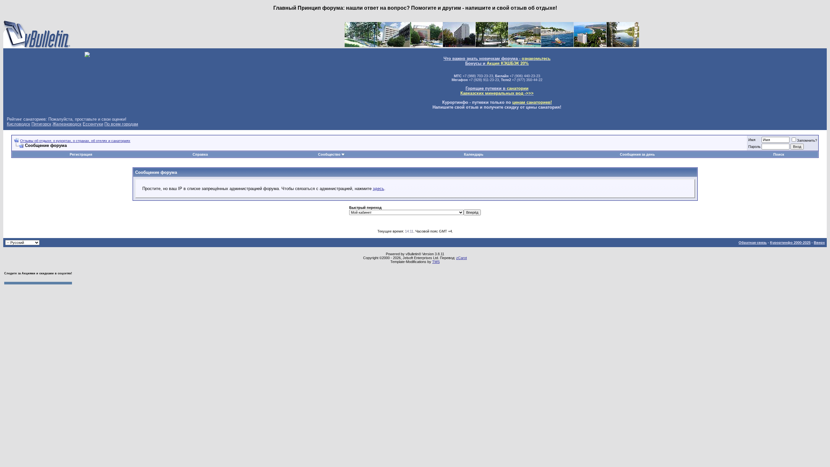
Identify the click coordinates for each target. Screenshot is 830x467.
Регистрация (81, 154)
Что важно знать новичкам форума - (497, 58)
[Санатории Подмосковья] (623, 45)
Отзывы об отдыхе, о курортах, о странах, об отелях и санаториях (75, 141)
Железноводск (67, 124)
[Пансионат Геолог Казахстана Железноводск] (361, 45)
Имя (751, 140)
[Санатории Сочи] (524, 45)
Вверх (819, 243)
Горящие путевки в (497, 91)
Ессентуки (93, 124)
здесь (378, 188)
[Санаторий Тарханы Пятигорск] (393, 45)
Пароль (754, 147)
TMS (436, 262)
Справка (200, 154)
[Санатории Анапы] (557, 45)
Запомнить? (807, 140)
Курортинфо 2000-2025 (790, 243)
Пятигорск (41, 124)
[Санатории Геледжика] (590, 45)
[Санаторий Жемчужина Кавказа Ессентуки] (492, 45)
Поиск (778, 154)
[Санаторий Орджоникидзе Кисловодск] (426, 45)
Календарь (473, 154)
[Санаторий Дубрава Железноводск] (459, 45)
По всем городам (121, 124)
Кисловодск (18, 124)
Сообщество (329, 154)
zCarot (461, 258)
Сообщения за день (637, 154)
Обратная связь (753, 243)
